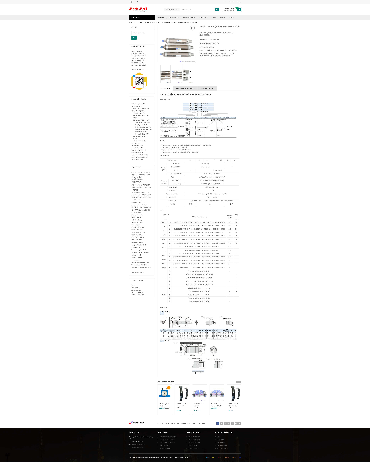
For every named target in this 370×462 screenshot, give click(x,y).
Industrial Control (136, 150)
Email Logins (201, 423)
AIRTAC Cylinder (140, 185)
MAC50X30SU (226, 56)
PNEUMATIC (139, 22)
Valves (133, 143)
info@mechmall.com (134, 2)
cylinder (135, 190)
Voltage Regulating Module (139, 265)
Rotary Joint (147, 207)
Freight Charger (181, 423)
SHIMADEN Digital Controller (140, 211)
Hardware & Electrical (165, 448)
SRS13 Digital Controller (138, 232)
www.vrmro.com (192, 445)
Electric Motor (135, 145)
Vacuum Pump (138, 113)
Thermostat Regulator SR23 (140, 252)
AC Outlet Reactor (145, 172)
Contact (231, 17)
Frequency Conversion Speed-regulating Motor (141, 199)
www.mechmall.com (194, 439)
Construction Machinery (138, 108)
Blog (221, 17)
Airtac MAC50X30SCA (226, 53)
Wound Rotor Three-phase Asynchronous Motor (141, 269)
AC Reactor (134, 174)
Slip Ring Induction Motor (137, 214)
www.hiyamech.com (194, 442)
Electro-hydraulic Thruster (138, 192)
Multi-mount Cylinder (141, 127)
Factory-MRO (135, 159)
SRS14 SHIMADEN (136, 240)
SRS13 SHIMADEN (136, 235)
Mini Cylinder (166, 22)
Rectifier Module (136, 207)
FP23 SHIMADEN (135, 194)
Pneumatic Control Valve (141, 115)
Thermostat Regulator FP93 (138, 250)
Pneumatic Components (141, 136)
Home (161, 17)
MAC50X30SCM (216, 56)
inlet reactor (142, 202)
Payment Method (170, 423)
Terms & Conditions (137, 294)
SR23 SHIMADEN (136, 222)
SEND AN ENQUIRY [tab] (207, 88)
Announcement (136, 290)
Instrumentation (163, 445)
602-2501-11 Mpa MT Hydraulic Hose (233, 405)
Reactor (144, 205)
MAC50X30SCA (204, 56)
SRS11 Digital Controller (137, 227)
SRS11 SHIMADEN (136, 230)
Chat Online (191, 423)
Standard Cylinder (141, 122)
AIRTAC (216, 53)
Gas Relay (134, 202)
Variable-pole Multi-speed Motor (140, 262)
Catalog (213, 17)
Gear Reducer (135, 148)
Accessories (173, 17)
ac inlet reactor (135, 172)
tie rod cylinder (136, 255)
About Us (160, 423)
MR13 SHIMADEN (135, 204)
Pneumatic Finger (140, 131)
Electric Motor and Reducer (167, 442)
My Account (226, 2)
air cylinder (136, 177)
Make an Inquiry (236, 2)
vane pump (135, 260)
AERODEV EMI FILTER (144, 174)
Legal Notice (135, 287)
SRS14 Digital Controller (137, 237)
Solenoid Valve (136, 217)
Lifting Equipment (136, 104)
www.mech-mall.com (194, 436)
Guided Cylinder (140, 134)
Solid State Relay (136, 220)
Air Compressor (138, 141)
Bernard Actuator (137, 187)
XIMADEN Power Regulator (137, 272)
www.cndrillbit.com (193, 448)
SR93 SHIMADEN (135, 225)
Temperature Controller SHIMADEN (139, 246)
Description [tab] (165, 88)
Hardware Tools (188, 17)
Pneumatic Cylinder (153, 22)
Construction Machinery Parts (167, 436)
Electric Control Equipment (167, 439)
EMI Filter (149, 192)
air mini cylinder (208, 53)
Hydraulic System (137, 152)
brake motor (148, 187)
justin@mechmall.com (138, 58)
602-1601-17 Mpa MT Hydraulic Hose (181, 405)
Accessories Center (137, 155)
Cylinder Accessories (142, 129)
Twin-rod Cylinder (136, 257)
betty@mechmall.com (138, 53)
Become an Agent (137, 292)
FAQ (132, 285)
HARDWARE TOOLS (138, 157)
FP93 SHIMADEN (146, 195)
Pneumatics (135, 106)
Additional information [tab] (185, 88)
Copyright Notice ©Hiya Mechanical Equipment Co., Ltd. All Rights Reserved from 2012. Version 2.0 (158, 457)
